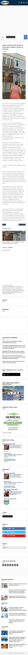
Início (3, 37)
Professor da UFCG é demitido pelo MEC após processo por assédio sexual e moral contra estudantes (17, 591)
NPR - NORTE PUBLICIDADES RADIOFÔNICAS (11, 490)
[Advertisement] (14, 20)
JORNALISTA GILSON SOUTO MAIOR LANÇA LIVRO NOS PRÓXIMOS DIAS (15, 493)
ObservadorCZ (7, 453)
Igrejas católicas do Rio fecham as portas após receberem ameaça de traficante (13, 243)
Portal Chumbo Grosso (9, 459)
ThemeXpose (11, 653)
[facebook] (19, 3)
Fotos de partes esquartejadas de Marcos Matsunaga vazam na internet (17, 632)
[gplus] (24, 3)
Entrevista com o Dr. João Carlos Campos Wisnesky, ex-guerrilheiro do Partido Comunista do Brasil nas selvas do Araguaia (13, 357)
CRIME (4, 224)
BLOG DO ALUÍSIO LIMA (9, 443)
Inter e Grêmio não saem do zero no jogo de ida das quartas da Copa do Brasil (15, 446)
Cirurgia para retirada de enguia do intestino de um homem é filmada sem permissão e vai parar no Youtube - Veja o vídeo (13, 347)
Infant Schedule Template (10, 460)
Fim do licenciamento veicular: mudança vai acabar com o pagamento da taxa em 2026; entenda (18, 609)
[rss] (26, 3)
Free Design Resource (19, 653)
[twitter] (21, 3)
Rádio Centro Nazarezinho (10, 498)
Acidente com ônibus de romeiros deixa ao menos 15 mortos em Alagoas (17, 621)
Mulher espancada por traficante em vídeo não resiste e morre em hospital (17, 646)
